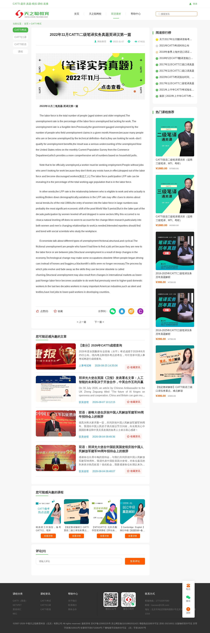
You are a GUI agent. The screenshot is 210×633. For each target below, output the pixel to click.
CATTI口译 (20, 37)
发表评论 (135, 561)
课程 (20, 51)
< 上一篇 (81, 322)
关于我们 (72, 601)
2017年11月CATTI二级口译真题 (176, 70)
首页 (76, 13)
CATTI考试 (36, 23)
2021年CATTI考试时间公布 (174, 45)
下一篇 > (99, 322)
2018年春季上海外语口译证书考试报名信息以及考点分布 (176, 52)
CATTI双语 (20, 44)
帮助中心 (136, 13)
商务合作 (72, 609)
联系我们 (72, 605)
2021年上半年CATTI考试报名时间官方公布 (176, 89)
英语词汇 (17, 609)
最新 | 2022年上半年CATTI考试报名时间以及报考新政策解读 (176, 96)
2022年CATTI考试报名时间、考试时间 (176, 77)
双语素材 (116, 13)
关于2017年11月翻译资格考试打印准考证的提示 (176, 39)
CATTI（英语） (20, 601)
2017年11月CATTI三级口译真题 (176, 64)
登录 (195, 4)
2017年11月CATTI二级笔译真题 (176, 83)
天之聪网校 (95, 13)
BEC (15, 613)
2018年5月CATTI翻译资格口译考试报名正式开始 (176, 58)
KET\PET (17, 605)
